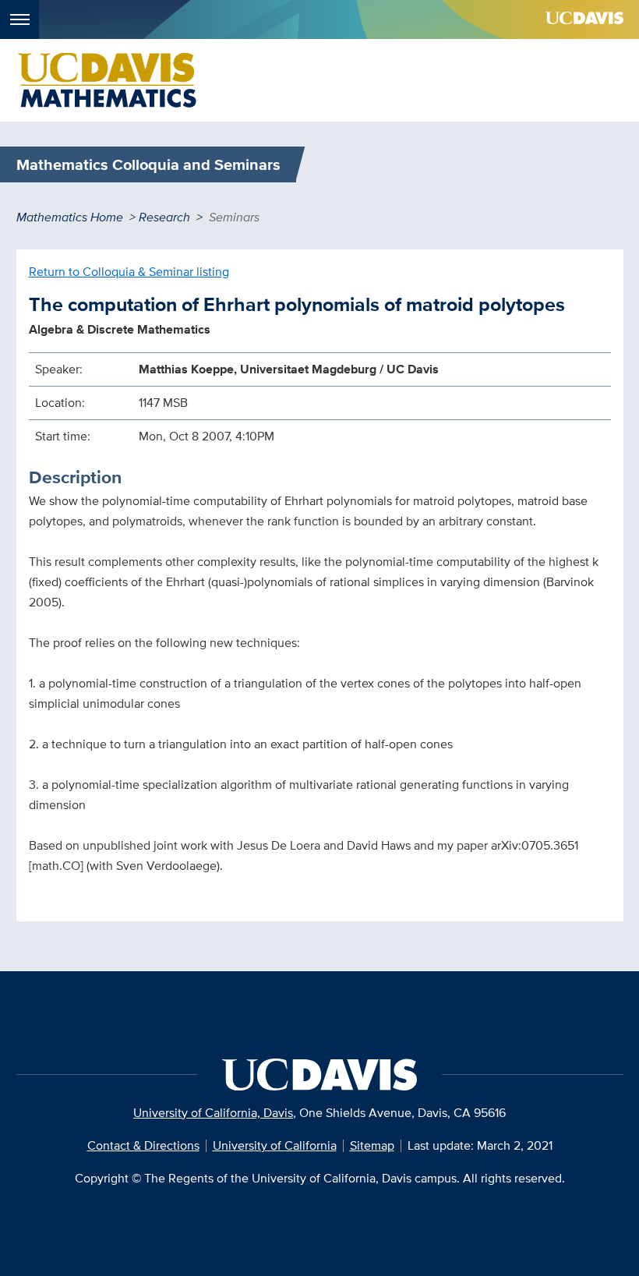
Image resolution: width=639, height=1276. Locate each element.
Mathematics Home (69, 217)
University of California (275, 1145)
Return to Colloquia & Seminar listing (129, 272)
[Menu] (19, 19)
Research (164, 217)
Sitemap (372, 1145)
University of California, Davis (213, 1113)
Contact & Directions (143, 1145)
